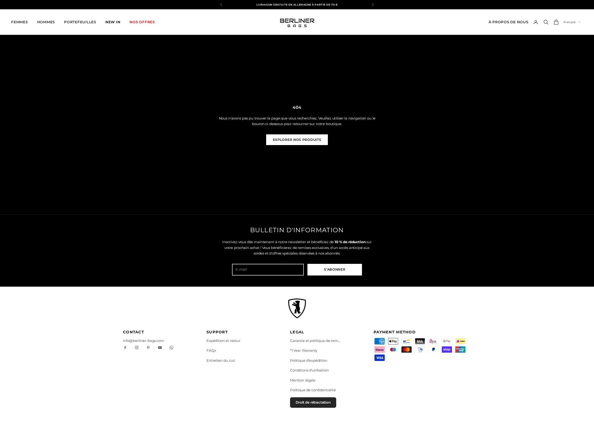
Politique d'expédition (308, 360)
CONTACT (133, 332)
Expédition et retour (223, 340)
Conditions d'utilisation (309, 370)
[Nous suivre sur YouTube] (160, 347)
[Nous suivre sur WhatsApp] (171, 347)
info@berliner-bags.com (143, 340)
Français (570, 22)
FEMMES (19, 22)
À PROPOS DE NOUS (508, 22)
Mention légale (302, 380)
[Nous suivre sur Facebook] (125, 347)
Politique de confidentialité (313, 390)
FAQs (211, 350)
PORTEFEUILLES (80, 22)
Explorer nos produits (297, 140)
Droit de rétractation (313, 402)
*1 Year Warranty (303, 350)
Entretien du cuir (221, 360)
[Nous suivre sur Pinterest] (148, 347)
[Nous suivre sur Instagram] (137, 347)
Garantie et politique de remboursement (315, 340)
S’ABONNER (334, 269)
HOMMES (46, 22)
